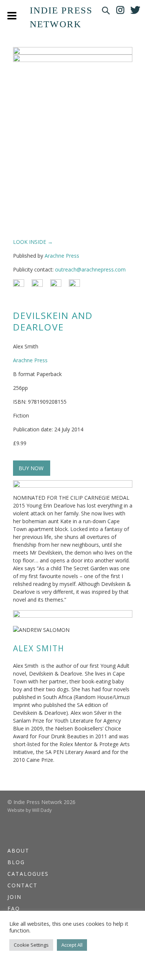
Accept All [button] (72, 944)
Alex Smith (38, 648)
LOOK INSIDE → (33, 241)
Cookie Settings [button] (31, 944)
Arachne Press (62, 255)
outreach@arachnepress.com (90, 269)
